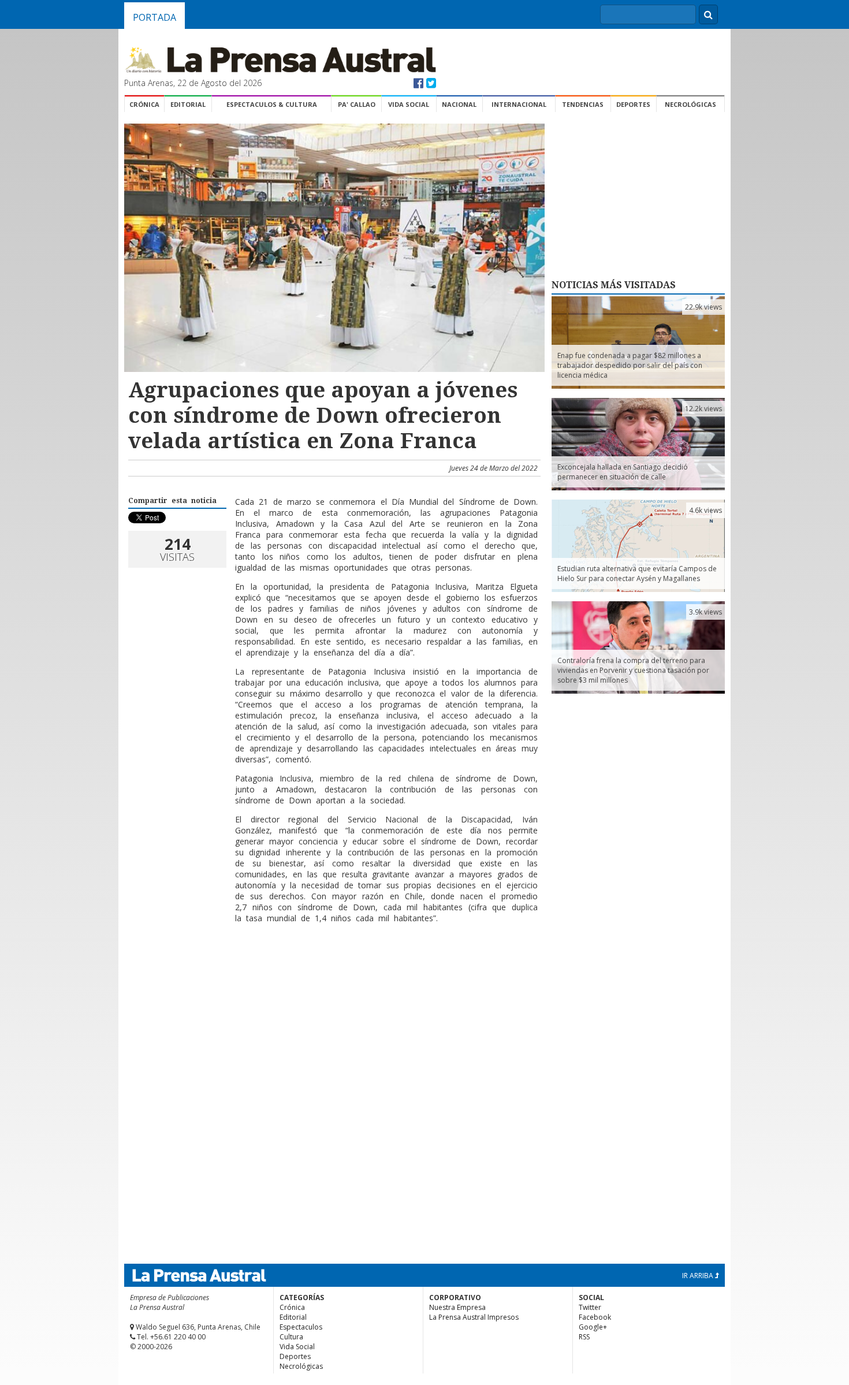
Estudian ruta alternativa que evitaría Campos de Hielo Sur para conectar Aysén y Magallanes (637, 573)
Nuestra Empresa (457, 1307)
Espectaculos (301, 1327)
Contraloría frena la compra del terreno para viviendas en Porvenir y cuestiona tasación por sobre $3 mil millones (633, 670)
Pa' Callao (356, 104)
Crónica (144, 104)
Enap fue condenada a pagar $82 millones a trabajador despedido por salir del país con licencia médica (629, 365)
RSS (584, 1337)
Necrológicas (690, 104)
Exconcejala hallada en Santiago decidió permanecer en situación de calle (622, 472)
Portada (154, 17)
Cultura (291, 1337)
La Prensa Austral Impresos (474, 1317)
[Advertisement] (332, 970)
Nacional (459, 104)
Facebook (595, 1317)
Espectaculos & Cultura (271, 104)
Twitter (590, 1307)
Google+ (593, 1327)
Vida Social (408, 104)
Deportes (633, 104)
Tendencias (583, 104)
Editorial (188, 104)
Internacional (518, 104)
